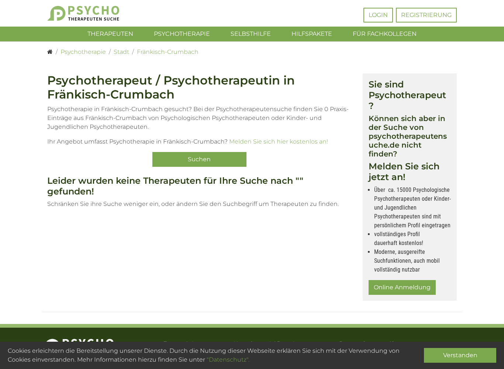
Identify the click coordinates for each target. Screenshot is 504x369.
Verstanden (460, 355)
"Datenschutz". (228, 359)
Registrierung (426, 14)
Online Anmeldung (402, 287)
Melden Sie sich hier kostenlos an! (278, 141)
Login (378, 14)
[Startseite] (50, 52)
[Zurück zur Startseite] (94, 13)
